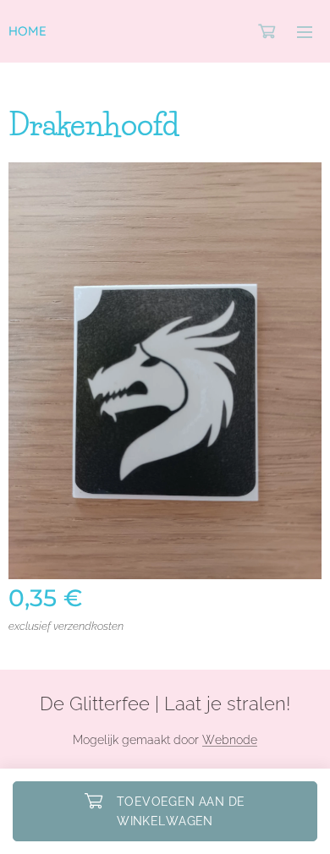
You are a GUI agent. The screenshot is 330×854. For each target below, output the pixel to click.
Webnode (229, 740)
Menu (305, 31)
